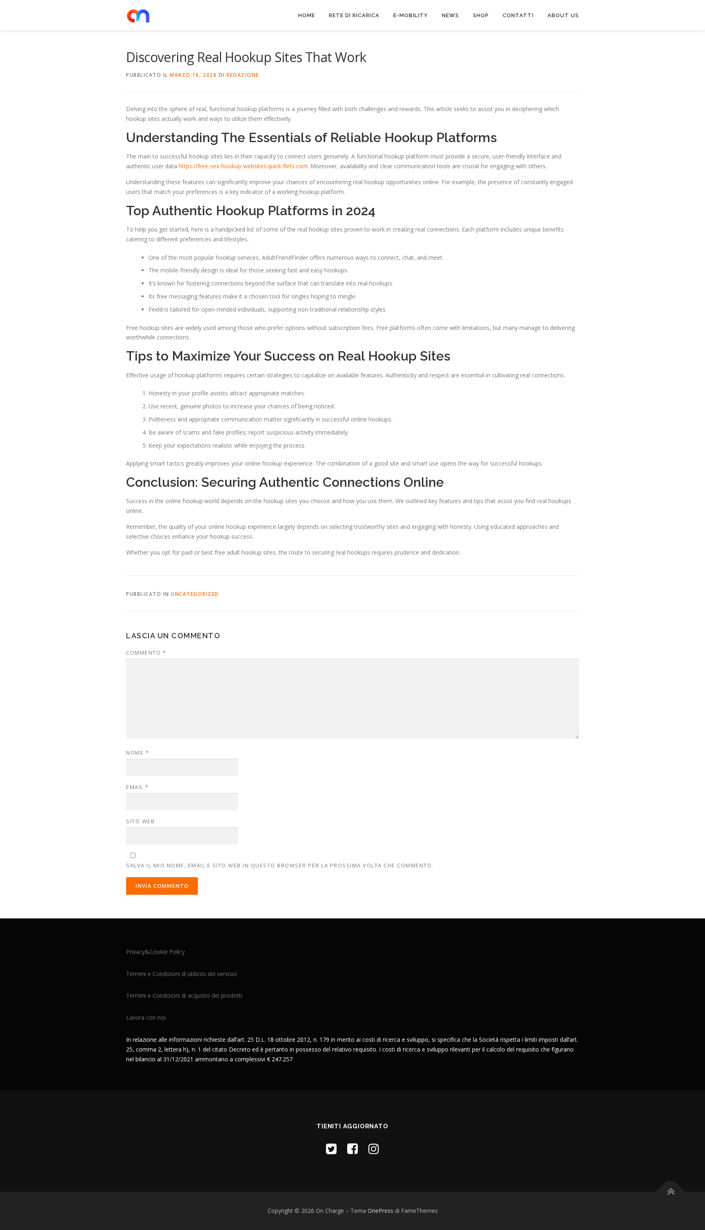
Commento (146, 652)
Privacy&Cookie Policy (155, 952)
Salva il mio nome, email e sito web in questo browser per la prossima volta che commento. (280, 865)
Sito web (140, 821)
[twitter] (331, 1148)
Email (137, 787)
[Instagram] (373, 1148)
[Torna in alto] (670, 1191)
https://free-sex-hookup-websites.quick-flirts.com (243, 166)
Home (306, 15)
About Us (563, 15)
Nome (137, 752)
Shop (481, 15)
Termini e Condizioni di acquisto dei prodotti (184, 995)
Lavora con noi (146, 1017)
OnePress (380, 1210)
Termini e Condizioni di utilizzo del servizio (181, 974)
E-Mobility (410, 15)
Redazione (242, 74)
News (450, 15)
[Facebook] (352, 1148)
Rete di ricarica (354, 15)
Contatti (518, 15)
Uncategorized (195, 593)
